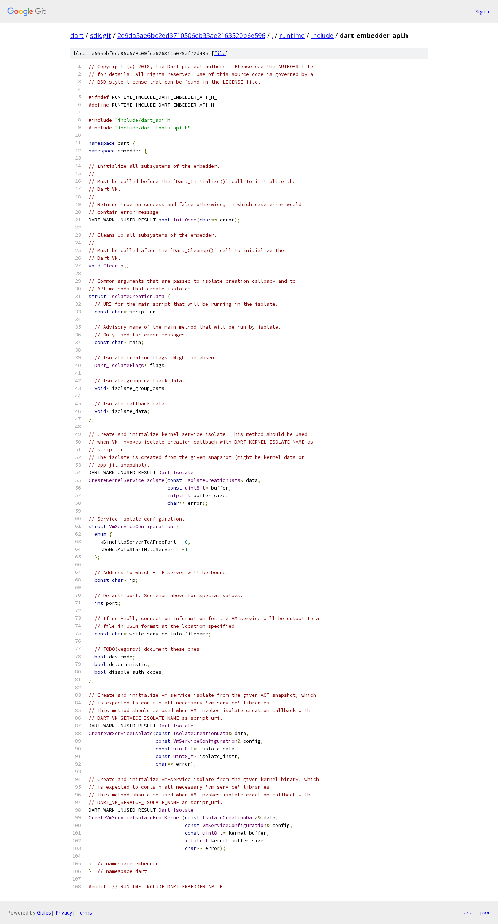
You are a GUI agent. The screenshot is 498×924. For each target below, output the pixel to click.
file (220, 53)
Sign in (483, 11)
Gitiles (44, 912)
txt (467, 912)
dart (77, 35)
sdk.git (100, 35)
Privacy (63, 912)
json (485, 912)
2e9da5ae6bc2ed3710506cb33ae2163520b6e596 (191, 35)
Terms (84, 912)
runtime (292, 35)
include (322, 35)
